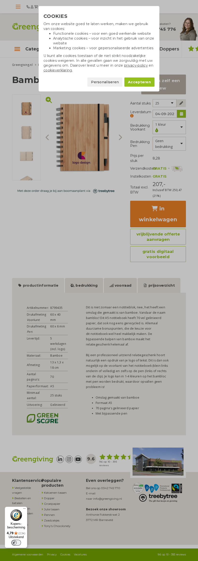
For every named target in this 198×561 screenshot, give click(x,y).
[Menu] (24, 510)
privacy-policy (136, 65)
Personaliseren (105, 82)
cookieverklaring (57, 70)
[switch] (16, 543)
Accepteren (139, 82)
